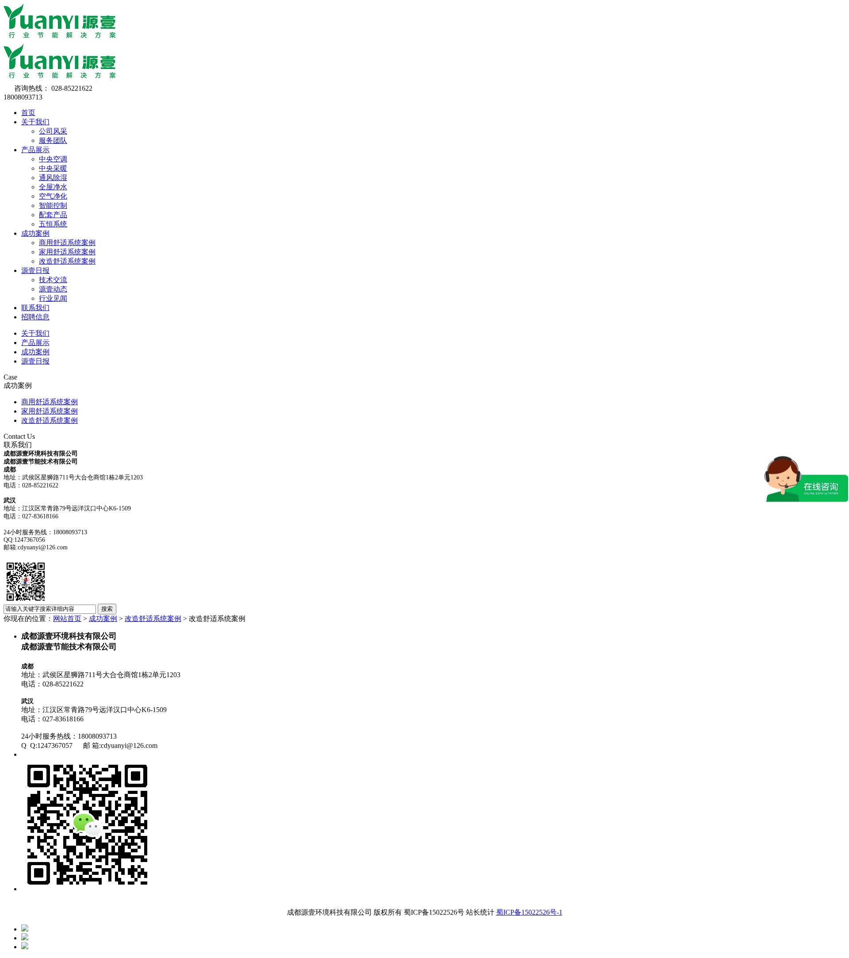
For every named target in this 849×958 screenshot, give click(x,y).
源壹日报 (35, 270)
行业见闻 (53, 298)
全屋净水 (53, 187)
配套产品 (53, 214)
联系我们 (35, 307)
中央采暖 (53, 168)
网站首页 (67, 618)
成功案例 (35, 233)
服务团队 (53, 140)
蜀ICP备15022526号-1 (529, 912)
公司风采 (53, 131)
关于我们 (35, 122)
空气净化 (53, 196)
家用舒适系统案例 (67, 252)
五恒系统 (53, 224)
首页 (28, 112)
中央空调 (53, 159)
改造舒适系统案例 (67, 261)
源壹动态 (53, 289)
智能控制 (53, 205)
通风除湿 (53, 177)
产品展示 (35, 149)
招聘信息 (35, 317)
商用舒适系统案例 (67, 242)
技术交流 (53, 280)
